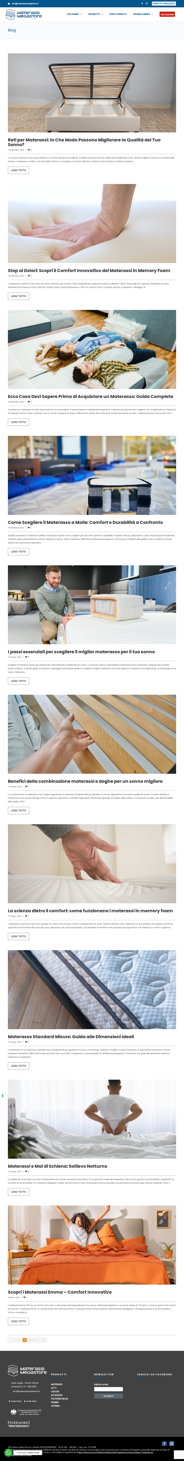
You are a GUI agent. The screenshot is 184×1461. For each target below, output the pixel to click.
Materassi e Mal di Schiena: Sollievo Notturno (57, 1166)
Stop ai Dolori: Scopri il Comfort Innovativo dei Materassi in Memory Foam (89, 270)
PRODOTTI (94, 14)
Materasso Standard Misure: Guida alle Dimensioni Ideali (71, 1037)
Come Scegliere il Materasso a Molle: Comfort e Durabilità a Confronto (85, 522)
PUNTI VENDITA (117, 14)
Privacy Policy (16, 1401)
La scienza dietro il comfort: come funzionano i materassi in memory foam (90, 911)
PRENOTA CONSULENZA (164, 3)
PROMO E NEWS (141, 14)
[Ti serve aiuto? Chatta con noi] (8, 1453)
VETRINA (55, 1406)
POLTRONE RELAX (59, 1398)
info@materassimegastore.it (25, 3)
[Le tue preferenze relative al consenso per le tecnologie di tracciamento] (2, 1095)
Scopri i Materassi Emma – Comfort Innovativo (60, 1292)
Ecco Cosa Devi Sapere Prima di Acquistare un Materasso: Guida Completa (90, 396)
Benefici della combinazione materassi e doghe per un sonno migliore (85, 781)
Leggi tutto (18, 170)
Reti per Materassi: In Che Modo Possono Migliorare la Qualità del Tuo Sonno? (84, 142)
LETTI (53, 1388)
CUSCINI (55, 1391)
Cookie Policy (31, 1401)
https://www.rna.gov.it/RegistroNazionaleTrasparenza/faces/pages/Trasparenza (115, 1452)
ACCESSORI (56, 1395)
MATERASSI (56, 1384)
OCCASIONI (167, 14)
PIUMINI (55, 1402)
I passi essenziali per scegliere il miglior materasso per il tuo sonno (81, 652)
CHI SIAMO (73, 14)
